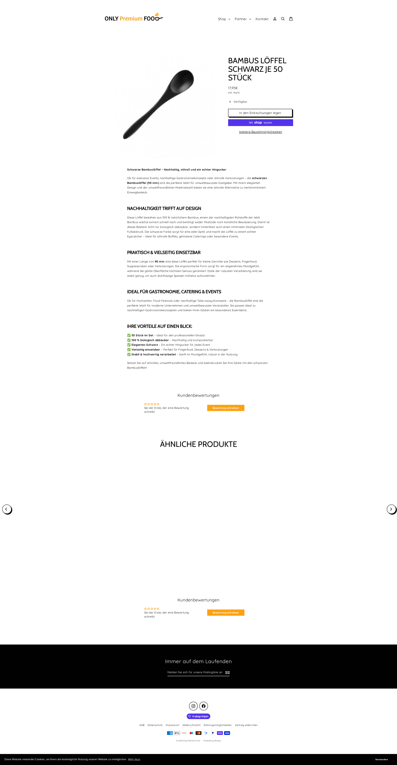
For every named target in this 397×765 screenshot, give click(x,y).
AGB (141, 725)
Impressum (172, 725)
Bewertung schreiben (226, 407)
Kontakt (262, 19)
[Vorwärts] (391, 509)
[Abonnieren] (227, 672)
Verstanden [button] (381, 759)
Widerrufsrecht (191, 725)
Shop (222, 19)
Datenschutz (155, 725)
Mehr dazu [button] (134, 759)
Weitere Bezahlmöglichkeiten (260, 132)
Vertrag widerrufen (246, 725)
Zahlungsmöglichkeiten (217, 725)
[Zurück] (6, 509)
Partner (241, 19)
